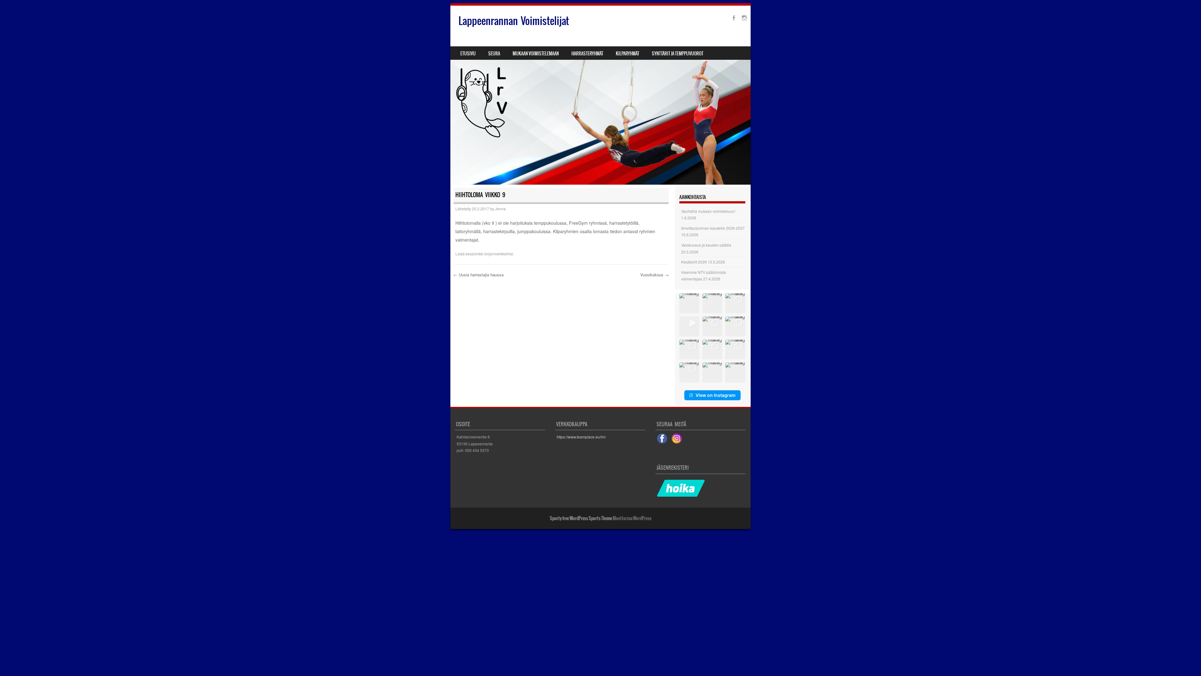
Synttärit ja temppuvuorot (677, 53)
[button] (689, 303)
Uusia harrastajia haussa (479, 275)
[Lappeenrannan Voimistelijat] (600, 95)
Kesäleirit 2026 (694, 261)
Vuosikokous (654, 275)
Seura (494, 53)
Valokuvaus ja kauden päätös (706, 245)
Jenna (500, 208)
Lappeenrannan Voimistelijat (514, 20)
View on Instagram (716, 395)
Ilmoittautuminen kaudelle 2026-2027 (713, 228)
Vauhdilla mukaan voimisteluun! (708, 211)
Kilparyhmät (627, 53)
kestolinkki (475, 253)
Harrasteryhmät (587, 53)
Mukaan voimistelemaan (536, 53)
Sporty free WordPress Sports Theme (581, 518)
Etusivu (468, 53)
